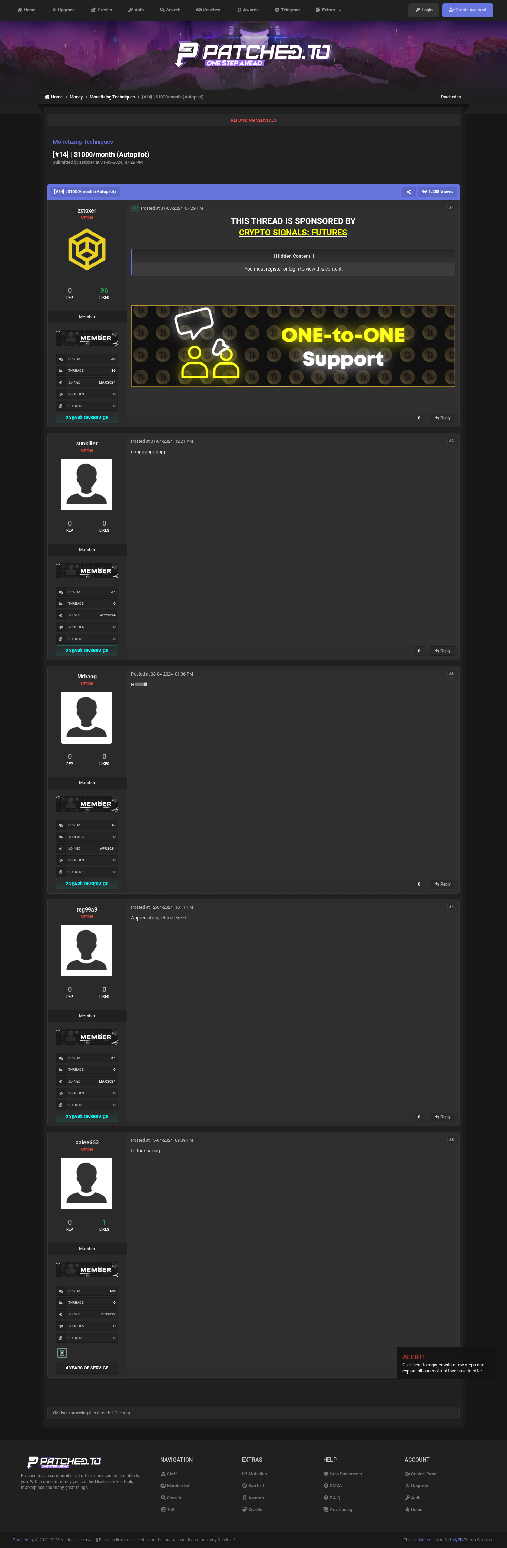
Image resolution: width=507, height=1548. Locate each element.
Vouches (211, 10)
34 (113, 592)
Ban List (255, 1485)
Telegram (290, 10)
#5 (451, 1140)
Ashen (424, 1540)
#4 (451, 907)
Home (29, 10)
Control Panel (423, 1473)
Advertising (340, 1509)
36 (113, 370)
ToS (170, 1509)
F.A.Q (334, 1497)
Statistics (257, 1473)
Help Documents (345, 1473)
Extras (329, 10)
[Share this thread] (409, 192)
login (294, 269)
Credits (104, 10)
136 (112, 1291)
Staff (171, 1473)
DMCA (335, 1485)
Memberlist (177, 1485)
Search (172, 10)
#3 (451, 673)
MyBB (457, 1540)
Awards (250, 10)
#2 (451, 440)
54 (113, 1058)
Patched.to (451, 97)
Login (427, 10)
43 (113, 825)
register (274, 269)
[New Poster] (62, 1353)
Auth (138, 10)
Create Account (470, 10)
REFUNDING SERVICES (254, 120)
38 (113, 359)
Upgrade (66, 10)
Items (416, 1509)
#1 (451, 208)
